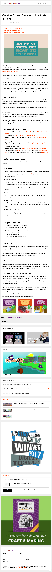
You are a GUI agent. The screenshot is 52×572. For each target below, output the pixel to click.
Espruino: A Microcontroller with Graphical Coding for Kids (15, 479)
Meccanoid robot (42, 148)
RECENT (6, 399)
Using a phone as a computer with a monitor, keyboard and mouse (28, 409)
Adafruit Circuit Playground (40, 131)
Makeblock (21, 8)
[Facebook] (43, 3)
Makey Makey (29, 131)
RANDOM (6, 475)
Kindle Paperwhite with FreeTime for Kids (22, 483)
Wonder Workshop (15, 8)
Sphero (8, 8)
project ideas (33, 173)
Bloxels (22, 135)
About (27, 559)
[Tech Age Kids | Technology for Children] (15, 4)
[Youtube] (38, 3)
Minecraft (17, 141)
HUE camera (34, 148)
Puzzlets (40, 141)
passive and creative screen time (10, 71)
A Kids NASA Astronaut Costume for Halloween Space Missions (27, 489)
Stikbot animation (26, 148)
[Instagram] (41, 3)
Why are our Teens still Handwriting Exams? (14, 28)
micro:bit (23, 131)
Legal (27, 561)
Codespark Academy (30, 135)
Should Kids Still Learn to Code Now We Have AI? (24, 416)
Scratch (17, 135)
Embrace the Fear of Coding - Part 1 (12, 30)
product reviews (25, 173)
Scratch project (44, 152)
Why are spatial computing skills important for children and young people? (29, 403)
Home (4, 559)
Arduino (7, 133)
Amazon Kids (27, 8)
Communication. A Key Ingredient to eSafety (14, 32)
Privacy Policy (6, 561)
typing (18, 150)
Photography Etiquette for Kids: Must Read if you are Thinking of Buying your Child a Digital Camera (38, 340)
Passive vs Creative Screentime (28, 109)
